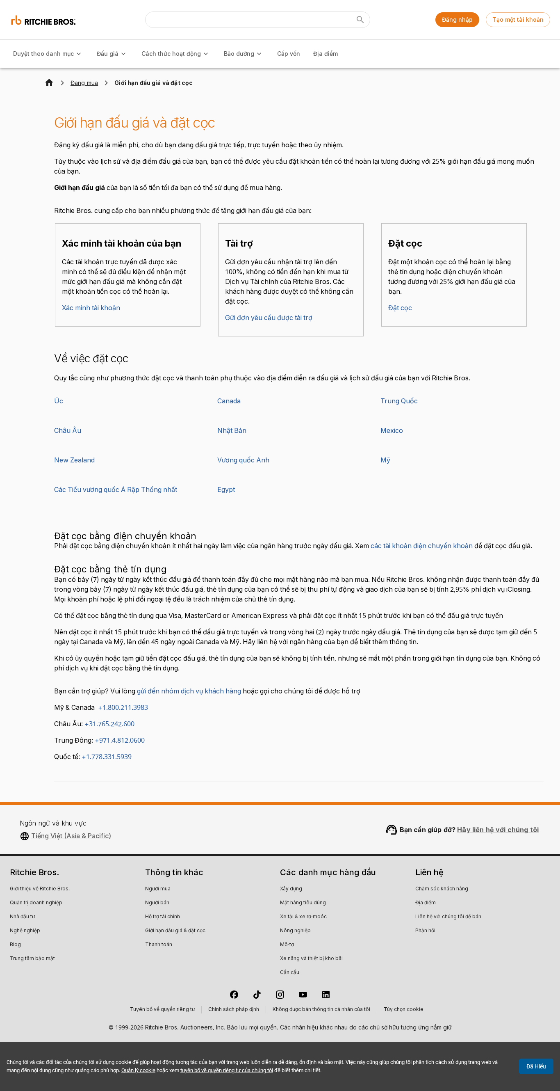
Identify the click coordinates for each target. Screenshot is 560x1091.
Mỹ (385, 460)
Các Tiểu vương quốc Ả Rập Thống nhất (115, 490)
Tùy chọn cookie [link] (403, 1009)
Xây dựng (291, 889)
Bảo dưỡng (239, 53)
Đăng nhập (457, 19)
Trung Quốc (399, 401)
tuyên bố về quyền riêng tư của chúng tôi (226, 1070)
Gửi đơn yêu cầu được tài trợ (268, 318)
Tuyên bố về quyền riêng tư (162, 1009)
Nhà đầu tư (22, 917)
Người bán (157, 903)
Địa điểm (325, 53)
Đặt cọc (400, 308)
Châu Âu (67, 431)
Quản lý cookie (138, 1070)
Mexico (391, 431)
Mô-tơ (287, 945)
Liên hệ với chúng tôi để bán (448, 917)
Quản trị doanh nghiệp (36, 903)
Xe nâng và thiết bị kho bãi (311, 959)
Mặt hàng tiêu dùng (303, 903)
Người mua (158, 889)
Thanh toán (158, 945)
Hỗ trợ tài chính (162, 917)
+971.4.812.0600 (120, 741)
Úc (58, 401)
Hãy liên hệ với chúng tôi (498, 830)
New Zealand (74, 460)
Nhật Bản (231, 431)
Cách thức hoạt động (171, 53)
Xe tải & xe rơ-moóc (303, 917)
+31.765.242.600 (109, 724)
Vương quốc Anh (243, 460)
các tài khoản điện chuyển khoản (422, 546)
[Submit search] (360, 20)
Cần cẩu (289, 973)
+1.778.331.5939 (107, 757)
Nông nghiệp (295, 931)
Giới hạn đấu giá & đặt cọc (175, 931)
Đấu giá (107, 53)
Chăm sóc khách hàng (441, 889)
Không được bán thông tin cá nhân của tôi (321, 1009)
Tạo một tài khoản (518, 19)
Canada (229, 401)
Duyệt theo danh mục (43, 53)
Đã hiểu (536, 1066)
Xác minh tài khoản (91, 308)
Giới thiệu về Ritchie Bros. (40, 889)
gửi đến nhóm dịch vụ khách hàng (189, 691)
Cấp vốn (288, 53)
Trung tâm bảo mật (32, 959)
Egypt (226, 490)
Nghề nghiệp (25, 931)
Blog (15, 945)
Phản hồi (425, 931)
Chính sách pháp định (233, 1009)
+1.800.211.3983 (121, 708)
